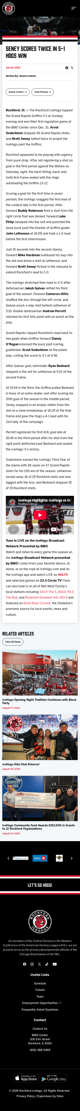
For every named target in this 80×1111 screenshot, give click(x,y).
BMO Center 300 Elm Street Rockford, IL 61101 (40, 1039)
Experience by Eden (50, 1096)
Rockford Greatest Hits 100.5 (46, 597)
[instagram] (32, 964)
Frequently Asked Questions (40, 1010)
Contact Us (40, 1029)
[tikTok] (46, 964)
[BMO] (30, 858)
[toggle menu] (73, 8)
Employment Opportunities (40, 1003)
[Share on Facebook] (67, 68)
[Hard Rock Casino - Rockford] (50, 858)
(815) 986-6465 (40, 1050)
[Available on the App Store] (26, 1078)
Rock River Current (36, 603)
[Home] (8, 8)
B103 (62, 592)
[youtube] (54, 964)
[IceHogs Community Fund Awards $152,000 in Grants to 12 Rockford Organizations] (39, 798)
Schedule (40, 984)
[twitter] (39, 964)
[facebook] (24, 964)
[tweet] (72, 68)
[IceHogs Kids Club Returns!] (39, 737)
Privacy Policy (26, 1096)
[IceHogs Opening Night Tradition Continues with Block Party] (39, 672)
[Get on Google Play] (54, 1078)
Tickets (40, 990)
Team (40, 997)
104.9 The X (48, 592)
